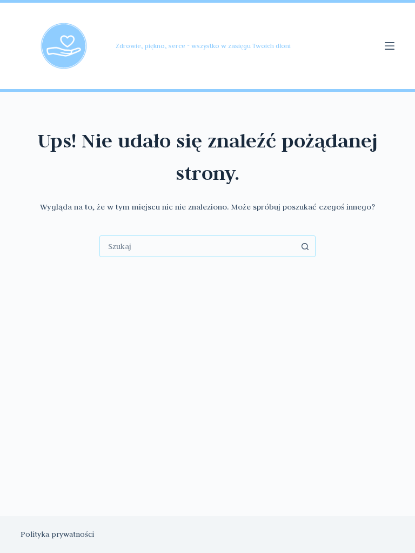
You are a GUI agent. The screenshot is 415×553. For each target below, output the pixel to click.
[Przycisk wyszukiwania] (304, 246)
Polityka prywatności (57, 534)
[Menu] (389, 46)
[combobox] (197, 246)
